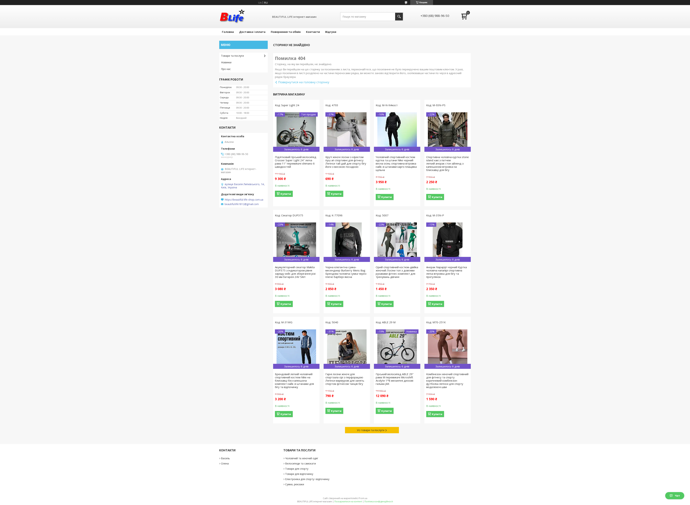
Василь (225, 458)
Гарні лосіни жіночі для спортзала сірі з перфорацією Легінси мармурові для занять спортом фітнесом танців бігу (344, 378)
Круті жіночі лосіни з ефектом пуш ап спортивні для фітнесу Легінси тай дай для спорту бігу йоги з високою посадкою (345, 161)
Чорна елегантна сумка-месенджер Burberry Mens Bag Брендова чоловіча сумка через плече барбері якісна (345, 272)
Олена (225, 463)
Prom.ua (363, 498)
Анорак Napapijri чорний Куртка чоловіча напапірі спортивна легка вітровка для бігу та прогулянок (446, 272)
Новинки (226, 62)
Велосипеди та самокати (300, 463)
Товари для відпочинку (299, 474)
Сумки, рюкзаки (294, 484)
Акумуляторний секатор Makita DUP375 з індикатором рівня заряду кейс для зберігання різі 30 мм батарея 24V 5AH (295, 272)
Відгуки (330, 32)
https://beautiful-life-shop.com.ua (244, 199)
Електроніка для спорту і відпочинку (307, 479)
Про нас (226, 69)
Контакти (313, 32)
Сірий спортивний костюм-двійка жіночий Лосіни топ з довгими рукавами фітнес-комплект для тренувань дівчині (397, 272)
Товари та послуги (232, 55)
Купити (285, 194)
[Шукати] (399, 16)
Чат (677, 495)
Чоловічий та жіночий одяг (301, 458)
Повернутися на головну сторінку (303, 82)
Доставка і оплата (252, 32)
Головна (228, 32)
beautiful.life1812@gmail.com (242, 204)
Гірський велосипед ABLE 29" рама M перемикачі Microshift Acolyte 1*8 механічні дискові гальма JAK (394, 378)
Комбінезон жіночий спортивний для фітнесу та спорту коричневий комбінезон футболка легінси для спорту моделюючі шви (447, 380)
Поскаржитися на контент (348, 501)
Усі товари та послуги (370, 430)
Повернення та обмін (286, 32)
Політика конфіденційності (378, 501)
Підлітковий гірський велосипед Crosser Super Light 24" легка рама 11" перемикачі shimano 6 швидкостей (295, 161)
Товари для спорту (296, 468)
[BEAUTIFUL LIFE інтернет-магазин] (232, 16)
